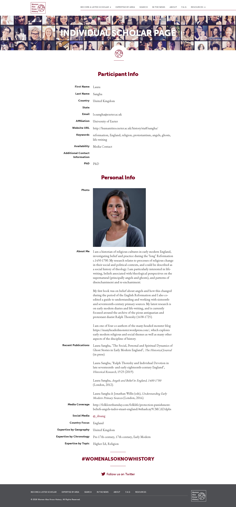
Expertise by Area (125, 7)
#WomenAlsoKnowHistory (118, 459)
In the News (158, 7)
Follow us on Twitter (121, 474)
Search (143, 7)
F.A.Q (183, 7)
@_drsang (99, 416)
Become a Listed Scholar (95, 7)
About (173, 7)
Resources (197, 7)
